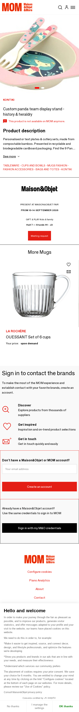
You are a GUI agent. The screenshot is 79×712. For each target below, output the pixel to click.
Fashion (61, 165)
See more (9, 156)
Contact (39, 597)
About (39, 589)
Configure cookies (39, 572)
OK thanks (66, 706)
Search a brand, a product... (60, 7)
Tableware (11, 165)
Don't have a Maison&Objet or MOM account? (36, 460)
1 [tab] (37, 88)
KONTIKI (66, 169)
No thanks (13, 706)
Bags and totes (47, 169)
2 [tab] (42, 88)
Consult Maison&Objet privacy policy (23, 692)
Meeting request (39, 235)
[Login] (66, 8)
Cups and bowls (33, 165)
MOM (17, 7)
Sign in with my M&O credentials (39, 528)
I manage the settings (39, 706)
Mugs (51, 165)
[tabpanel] (39, 53)
